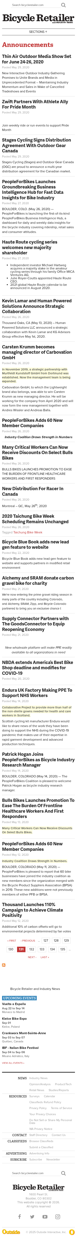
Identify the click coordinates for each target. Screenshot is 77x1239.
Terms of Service (61, 1108)
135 (62, 949)
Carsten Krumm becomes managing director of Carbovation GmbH (37, 352)
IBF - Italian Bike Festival (20, 1048)
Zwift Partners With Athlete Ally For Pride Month (35, 104)
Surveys (34, 1096)
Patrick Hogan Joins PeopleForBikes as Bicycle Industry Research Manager (38, 759)
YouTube (45, 1216)
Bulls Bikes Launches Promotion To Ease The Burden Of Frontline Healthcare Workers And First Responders (38, 808)
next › (32, 957)
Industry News (38, 1078)
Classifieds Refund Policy (45, 1102)
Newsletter (53, 1159)
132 (31, 949)
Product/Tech (63, 1084)
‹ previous (28, 940)
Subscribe (35, 1159)
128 (56, 941)
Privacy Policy (38, 1108)
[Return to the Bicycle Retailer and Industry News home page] (38, 23)
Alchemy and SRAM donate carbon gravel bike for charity (38, 580)
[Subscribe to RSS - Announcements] (3, 966)
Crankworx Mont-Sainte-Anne (24, 1033)
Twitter (32, 1216)
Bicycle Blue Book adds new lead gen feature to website (35, 544)
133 (42, 949)
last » (45, 957)
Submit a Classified (41, 1147)
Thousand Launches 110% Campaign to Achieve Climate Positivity (32, 909)
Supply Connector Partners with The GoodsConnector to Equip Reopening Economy (35, 623)
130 (10, 949)
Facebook (19, 1216)
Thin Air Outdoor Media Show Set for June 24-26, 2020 (36, 59)
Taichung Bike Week (27, 532)
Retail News (36, 1090)
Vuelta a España (14, 1004)
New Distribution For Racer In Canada (32, 491)
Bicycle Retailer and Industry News (35, 989)
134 (52, 949)
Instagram (57, 1216)
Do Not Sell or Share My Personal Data (50, 1121)
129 (66, 941)
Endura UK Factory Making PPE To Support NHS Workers (37, 692)
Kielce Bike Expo (14, 1019)
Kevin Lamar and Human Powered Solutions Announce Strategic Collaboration (37, 306)
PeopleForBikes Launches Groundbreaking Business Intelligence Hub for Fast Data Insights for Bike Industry (32, 189)
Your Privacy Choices (42, 1114)
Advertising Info (39, 1153)
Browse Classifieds (41, 1141)
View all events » (13, 1063)
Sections (38, 31)
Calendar (49, 1096)
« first (11, 940)
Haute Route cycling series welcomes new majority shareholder (29, 247)
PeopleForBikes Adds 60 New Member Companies (32, 423)
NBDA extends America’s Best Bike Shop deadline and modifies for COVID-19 (37, 667)
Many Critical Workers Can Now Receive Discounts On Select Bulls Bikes (37, 452)
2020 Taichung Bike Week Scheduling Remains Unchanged (35, 518)
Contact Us (59, 1135)
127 (46, 941)
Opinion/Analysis (40, 1084)
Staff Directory (38, 1135)
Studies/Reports (59, 1090)
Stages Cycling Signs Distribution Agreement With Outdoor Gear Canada (36, 145)
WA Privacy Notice (40, 1129)
